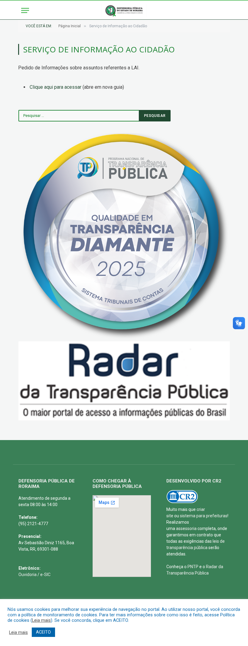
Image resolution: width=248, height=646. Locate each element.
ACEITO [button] (43, 632)
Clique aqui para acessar (55, 87)
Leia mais (41, 620)
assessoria (186, 528)
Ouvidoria (27, 574)
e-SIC (45, 574)
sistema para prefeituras (203, 515)
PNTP (193, 566)
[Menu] (25, 10)
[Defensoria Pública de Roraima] (124, 10)
